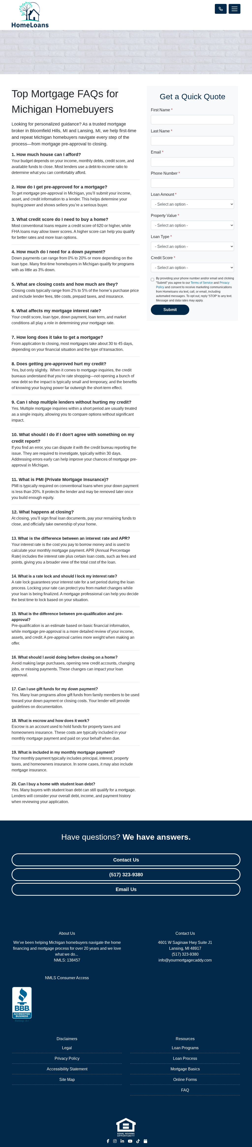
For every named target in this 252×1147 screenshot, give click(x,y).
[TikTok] (138, 1141)
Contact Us (126, 860)
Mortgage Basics (185, 1069)
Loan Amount (163, 194)
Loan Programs (185, 1048)
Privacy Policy (67, 1058)
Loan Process (185, 1058)
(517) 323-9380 (126, 874)
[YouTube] (130, 1141)
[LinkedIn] (122, 1141)
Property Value (165, 215)
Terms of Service (202, 282)
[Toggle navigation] (234, 9)
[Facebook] (108, 1141)
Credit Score (163, 258)
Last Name (161, 131)
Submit (170, 310)
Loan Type (161, 237)
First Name (162, 110)
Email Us (126, 889)
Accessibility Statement (67, 1069)
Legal (67, 1048)
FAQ (185, 1090)
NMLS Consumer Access (67, 978)
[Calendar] (145, 1141)
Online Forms (185, 1079)
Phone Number (165, 173)
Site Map (67, 1079)
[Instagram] (115, 1141)
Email (157, 152)
